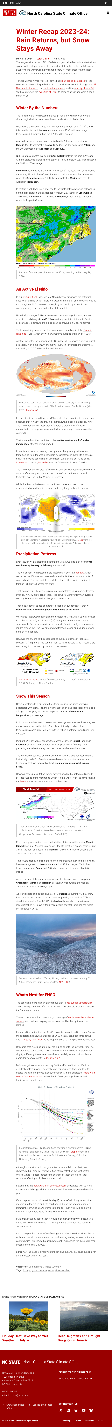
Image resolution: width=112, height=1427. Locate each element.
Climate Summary (52, 1266)
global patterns (39, 1270)
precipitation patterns (54, 88)
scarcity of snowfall (84, 88)
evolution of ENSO (48, 92)
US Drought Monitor (29, 679)
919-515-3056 (9, 1391)
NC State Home (13, 3)
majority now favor (32, 1039)
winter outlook (30, 297)
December (43, 462)
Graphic (75, 1151)
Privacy (78, 1421)
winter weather (62, 1270)
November (21, 462)
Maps (80, 540)
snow (51, 1270)
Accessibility (65, 1421)
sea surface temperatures (79, 1002)
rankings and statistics (73, 80)
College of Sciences (42, 1404)
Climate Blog (35, 1266)
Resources (89, 1421)
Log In (101, 1421)
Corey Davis (42, 58)
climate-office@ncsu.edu (15, 1395)
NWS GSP (64, 982)
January (80, 572)
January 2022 (53, 1058)
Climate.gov (31, 410)
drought (27, 1270)
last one (24, 781)
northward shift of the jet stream (50, 1185)
